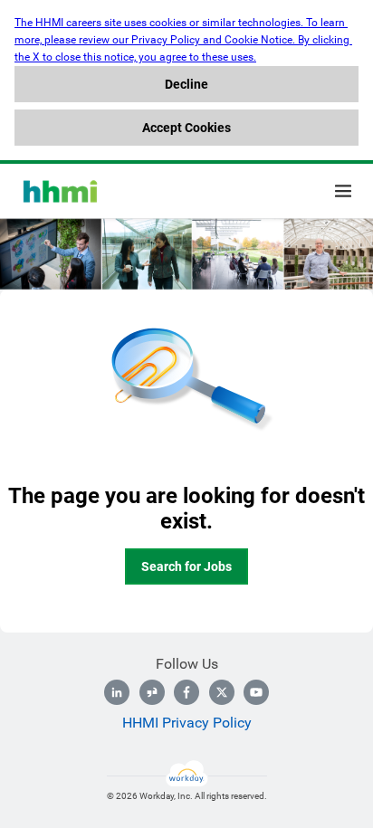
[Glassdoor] (152, 692)
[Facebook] (186, 692)
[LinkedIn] (116, 692)
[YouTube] (256, 692)
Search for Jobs (186, 566)
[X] (221, 692)
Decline (186, 84)
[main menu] (343, 191)
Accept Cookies (186, 127)
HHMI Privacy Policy (187, 722)
